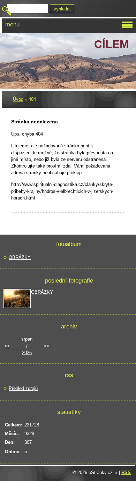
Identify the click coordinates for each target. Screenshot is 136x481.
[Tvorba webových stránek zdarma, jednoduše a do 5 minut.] (116, 473)
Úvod (18, 99)
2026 (27, 352)
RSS (126, 472)
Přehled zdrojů (23, 388)
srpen (26, 339)
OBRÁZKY (20, 257)
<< (7, 346)
